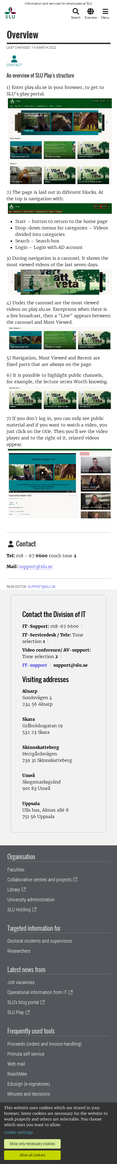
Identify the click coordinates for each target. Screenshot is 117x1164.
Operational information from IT (37, 992)
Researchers (18, 951)
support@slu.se (36, 566)
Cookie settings (18, 1132)
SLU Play (15, 1012)
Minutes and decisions (28, 1094)
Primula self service (25, 1054)
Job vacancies (21, 982)
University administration (31, 899)
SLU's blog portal (23, 1002)
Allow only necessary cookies (32, 1143)
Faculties (15, 869)
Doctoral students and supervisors (39, 941)
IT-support (34, 665)
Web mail (16, 1064)
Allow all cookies (32, 1155)
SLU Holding (19, 909)
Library (13, 889)
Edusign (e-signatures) (28, 1084)
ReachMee (17, 1074)
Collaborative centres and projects (39, 879)
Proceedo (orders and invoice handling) (44, 1044)
